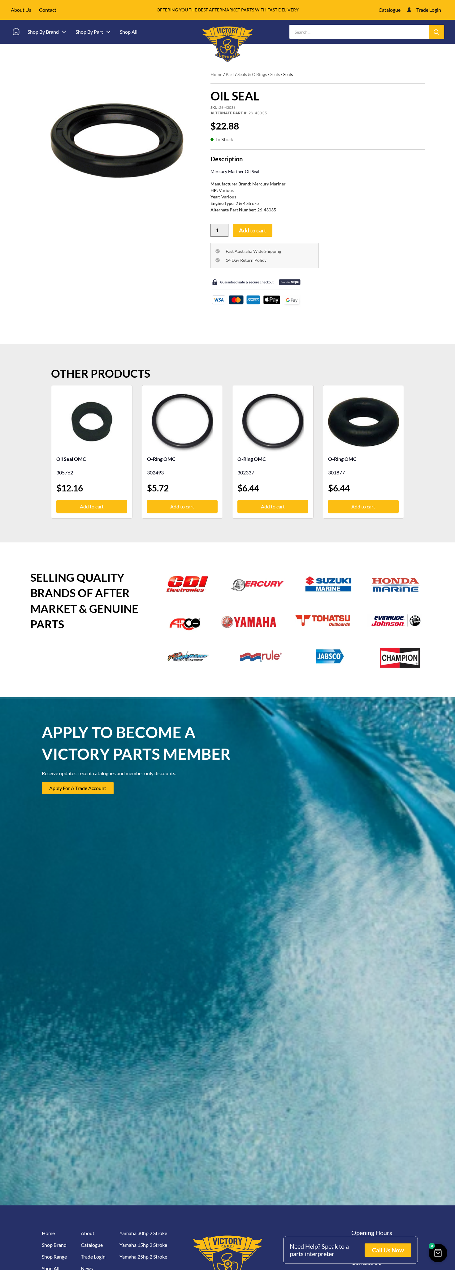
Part (230, 74)
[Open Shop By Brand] (64, 32)
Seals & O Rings (252, 74)
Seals (275, 74)
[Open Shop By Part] (108, 32)
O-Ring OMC (161, 459)
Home (216, 74)
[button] (438, 1253)
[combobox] (359, 32)
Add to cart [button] (92, 506)
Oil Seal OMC (71, 459)
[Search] (436, 32)
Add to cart (252, 230)
